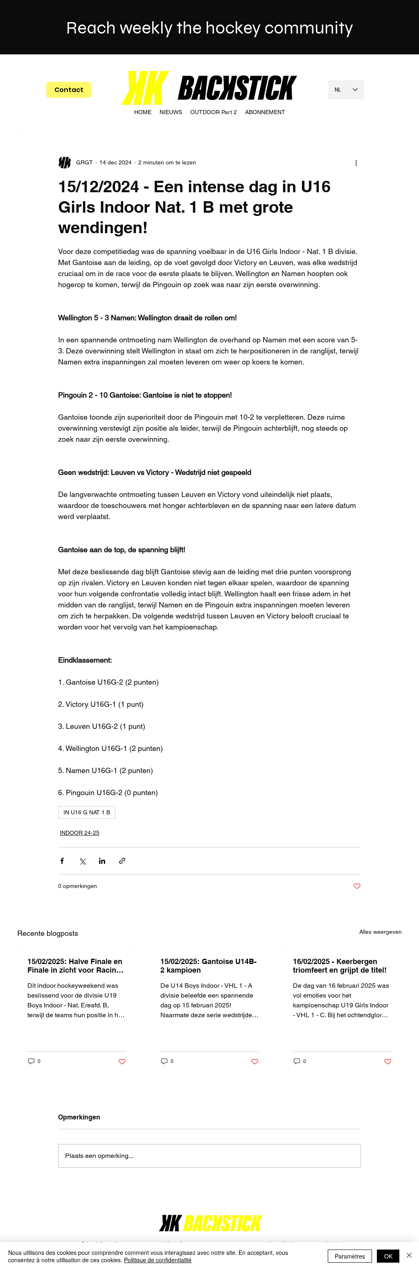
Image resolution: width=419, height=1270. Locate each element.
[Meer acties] (356, 162)
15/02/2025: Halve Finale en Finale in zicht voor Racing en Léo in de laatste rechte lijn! (74, 965)
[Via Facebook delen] (62, 861)
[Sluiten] (409, 1256)
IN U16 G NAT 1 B (86, 812)
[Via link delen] (122, 861)
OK (388, 1256)
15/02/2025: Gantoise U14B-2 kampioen (208, 965)
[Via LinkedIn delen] (102, 861)
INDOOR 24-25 (79, 832)
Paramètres (350, 1256)
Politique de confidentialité (157, 1260)
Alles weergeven (380, 931)
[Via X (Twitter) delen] (82, 861)
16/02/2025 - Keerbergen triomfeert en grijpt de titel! (340, 965)
